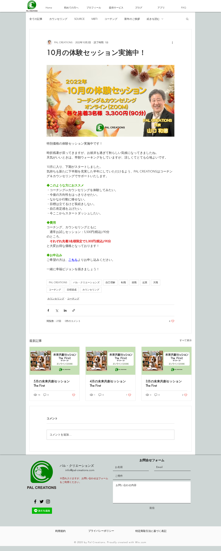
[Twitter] (41, 501)
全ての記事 (35, 19)
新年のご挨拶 (132, 19)
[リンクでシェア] (73, 310)
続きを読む (153, 19)
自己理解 (110, 282)
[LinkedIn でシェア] (65, 310)
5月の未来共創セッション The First (52, 383)
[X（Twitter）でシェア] (56, 310)
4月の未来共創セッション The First (108, 383)
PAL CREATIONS (58, 282)
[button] (187, 18)
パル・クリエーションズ (86, 282)
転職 (123, 282)
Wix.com (140, 542)
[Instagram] (48, 501)
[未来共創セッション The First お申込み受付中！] (54, 361)
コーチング (110, 19)
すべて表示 (186, 340)
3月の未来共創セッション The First (164, 383)
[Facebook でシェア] (48, 310)
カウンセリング (58, 19)
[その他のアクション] (172, 42)
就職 (134, 282)
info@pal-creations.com (79, 470)
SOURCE (79, 19)
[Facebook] (35, 501)
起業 (144, 282)
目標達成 (71, 289)
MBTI (95, 19)
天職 (155, 282)
